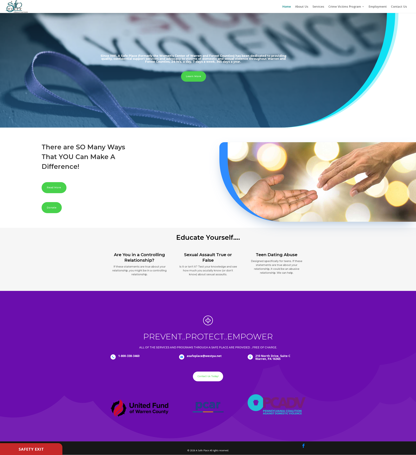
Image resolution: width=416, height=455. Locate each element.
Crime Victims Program (344, 6)
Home (286, 6)
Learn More (193, 76)
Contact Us (399, 6)
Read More (54, 187)
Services (318, 6)
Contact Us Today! (208, 376)
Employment (378, 6)
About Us (301, 6)
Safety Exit (31, 449)
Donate (52, 207)
